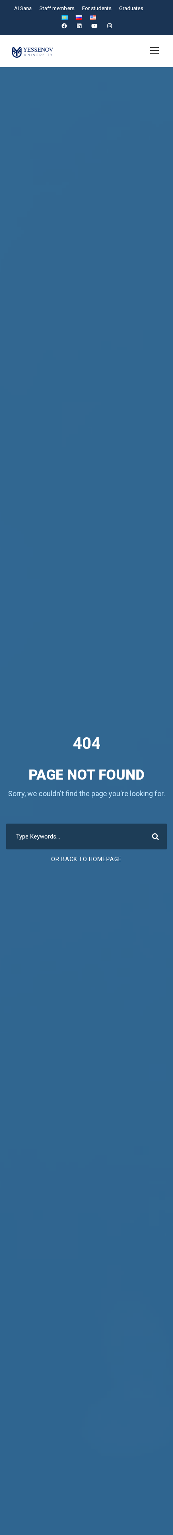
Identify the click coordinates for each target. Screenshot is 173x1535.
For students (96, 8)
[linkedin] (79, 26)
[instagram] (109, 26)
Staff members (56, 8)
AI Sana (23, 8)
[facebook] (64, 26)
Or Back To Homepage (86, 859)
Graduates (131, 8)
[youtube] (94, 26)
